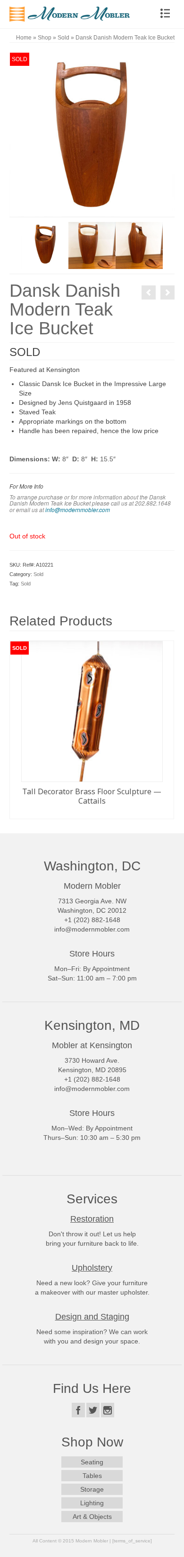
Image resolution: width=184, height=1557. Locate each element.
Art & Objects (92, 1516)
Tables (92, 1475)
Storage (92, 1489)
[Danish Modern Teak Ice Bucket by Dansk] (149, 292)
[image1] (92, 245)
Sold (38, 574)
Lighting (92, 1503)
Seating (92, 1462)
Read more (92, 812)
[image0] (92, 134)
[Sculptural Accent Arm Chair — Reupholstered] (167, 292)
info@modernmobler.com (77, 510)
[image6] (139, 245)
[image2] (44, 245)
